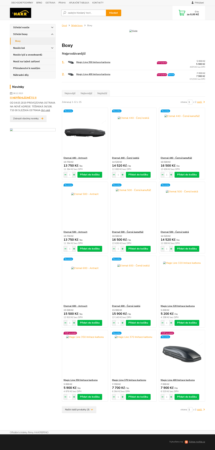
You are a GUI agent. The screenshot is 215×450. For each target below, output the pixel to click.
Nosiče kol (19, 48)
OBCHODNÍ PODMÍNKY (22, 2)
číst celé (45, 110)
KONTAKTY (97, 2)
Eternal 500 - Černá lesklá (175, 231)
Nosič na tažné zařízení (26, 61)
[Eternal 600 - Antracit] (85, 280)
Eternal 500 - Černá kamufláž (127, 231)
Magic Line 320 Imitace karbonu (178, 306)
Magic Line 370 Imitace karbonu (129, 380)
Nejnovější (70, 93)
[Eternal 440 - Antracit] (85, 132)
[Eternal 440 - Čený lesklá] (133, 132)
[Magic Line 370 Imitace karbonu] (133, 354)
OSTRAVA (50, 2)
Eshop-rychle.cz (197, 441)
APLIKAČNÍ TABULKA (79, 2)
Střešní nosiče (21, 27)
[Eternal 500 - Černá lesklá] (182, 206)
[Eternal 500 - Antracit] (85, 206)
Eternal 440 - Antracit (75, 157)
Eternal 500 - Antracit (75, 231)
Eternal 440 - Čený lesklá (125, 157)
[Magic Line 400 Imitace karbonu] (182, 354)
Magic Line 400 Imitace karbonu (93, 74)
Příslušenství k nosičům (26, 68)
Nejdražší (102, 93)
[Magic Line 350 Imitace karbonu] (85, 354)
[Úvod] (34, 13)
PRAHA (62, 2)
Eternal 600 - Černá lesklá (126, 306)
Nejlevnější (86, 93)
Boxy (17, 41)
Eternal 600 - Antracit (75, 306)
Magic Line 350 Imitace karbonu (93, 62)
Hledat (113, 13)
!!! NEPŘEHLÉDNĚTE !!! (23, 97)
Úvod (64, 25)
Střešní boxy (20, 34)
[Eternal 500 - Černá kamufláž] (133, 206)
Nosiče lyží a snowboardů (27, 54)
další (199, 102)
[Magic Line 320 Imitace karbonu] (182, 280)
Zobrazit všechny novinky (26, 118)
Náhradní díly (21, 75)
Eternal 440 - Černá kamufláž (176, 157)
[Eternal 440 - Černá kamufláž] (182, 132)
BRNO (39, 2)
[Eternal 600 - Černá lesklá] (133, 280)
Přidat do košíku (90, 174)
